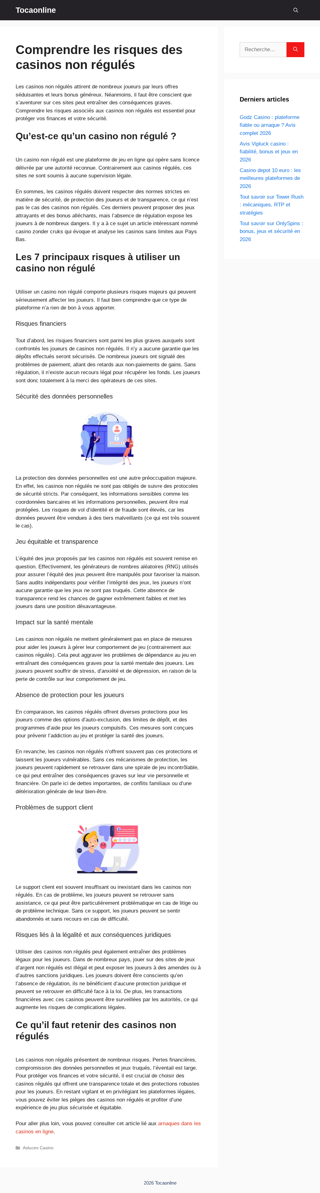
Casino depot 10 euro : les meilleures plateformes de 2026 (270, 178)
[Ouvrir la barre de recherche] (295, 10)
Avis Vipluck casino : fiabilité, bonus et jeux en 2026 (269, 152)
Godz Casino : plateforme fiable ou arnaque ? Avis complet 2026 (269, 125)
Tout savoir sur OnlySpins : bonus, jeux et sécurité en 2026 (271, 231)
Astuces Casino (38, 1147)
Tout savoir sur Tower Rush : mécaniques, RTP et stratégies (271, 205)
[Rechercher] (295, 49)
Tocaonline (36, 10)
